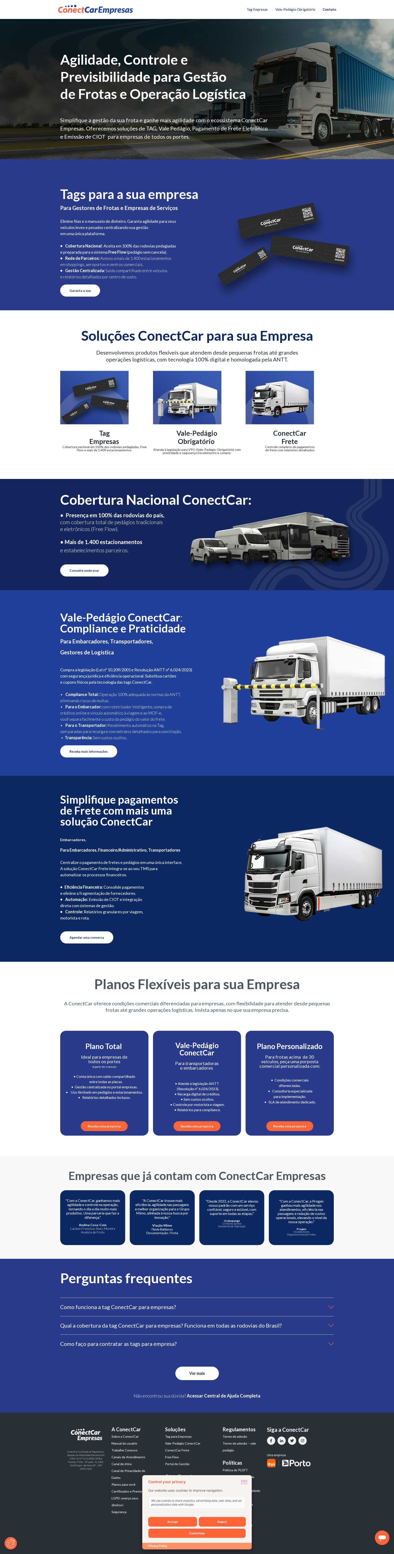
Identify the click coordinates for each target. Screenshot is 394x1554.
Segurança (119, 1512)
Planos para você (123, 1484)
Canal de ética (121, 1464)
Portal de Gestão (177, 1464)
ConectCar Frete (177, 1450)
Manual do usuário (124, 1443)
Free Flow (172, 1457)
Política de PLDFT (235, 1470)
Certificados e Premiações (130, 1491)
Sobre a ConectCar (125, 1436)
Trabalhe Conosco (124, 1450)
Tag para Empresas (178, 1436)
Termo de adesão (235, 1436)
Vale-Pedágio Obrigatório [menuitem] (295, 9)
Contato (329, 9)
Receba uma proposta (104, 1126)
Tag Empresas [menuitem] (257, 9)
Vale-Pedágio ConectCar (182, 1443)
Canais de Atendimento (128, 1457)
